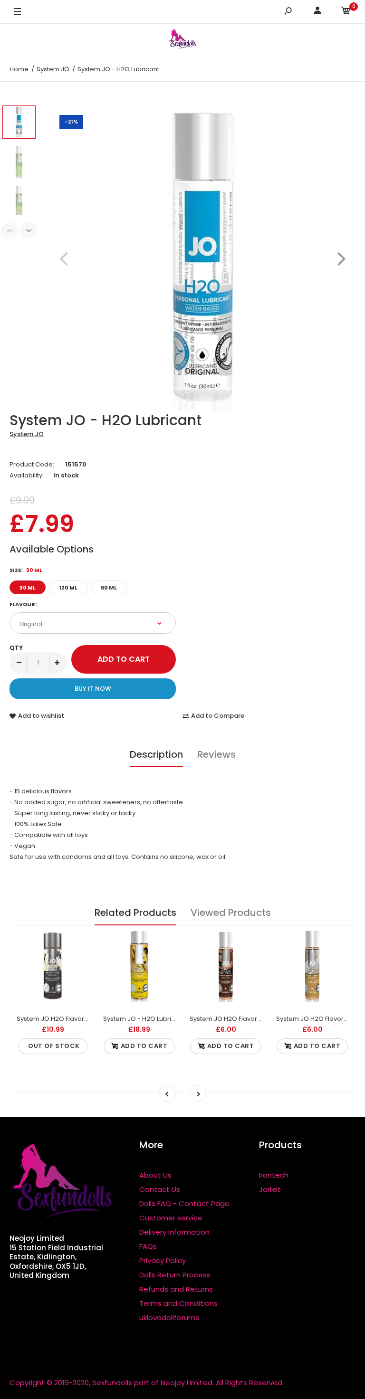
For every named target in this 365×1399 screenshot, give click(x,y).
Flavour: (23, 604)
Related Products (135, 912)
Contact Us (159, 1189)
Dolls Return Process (175, 1275)
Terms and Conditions (178, 1303)
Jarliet (270, 1189)
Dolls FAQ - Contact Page (184, 1204)
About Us (155, 1175)
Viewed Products (231, 912)
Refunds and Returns (176, 1289)
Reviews (216, 754)
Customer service (170, 1218)
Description (156, 754)
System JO (27, 433)
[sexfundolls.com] (182, 41)
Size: (26, 570)
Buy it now (93, 688)
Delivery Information (174, 1232)
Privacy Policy (162, 1261)
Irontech (273, 1175)
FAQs (148, 1246)
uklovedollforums (169, 1318)
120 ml (68, 587)
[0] (346, 12)
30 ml (27, 587)
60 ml (109, 587)
